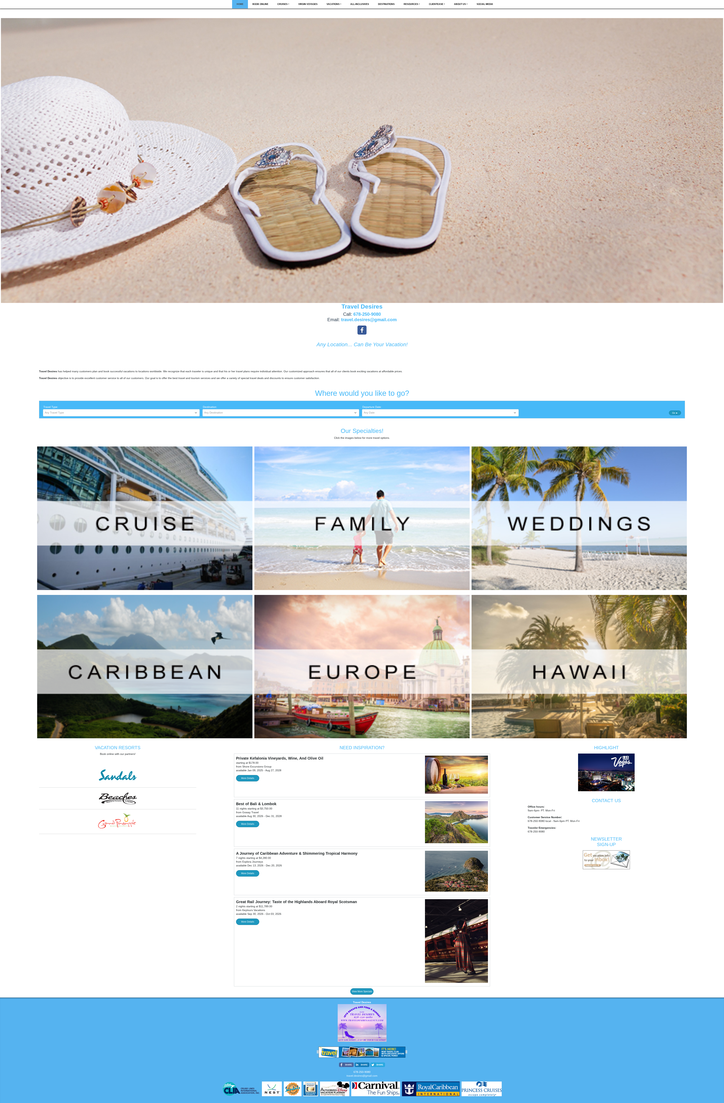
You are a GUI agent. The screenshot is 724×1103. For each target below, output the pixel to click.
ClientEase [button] (436, 4)
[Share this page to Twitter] (377, 1064)
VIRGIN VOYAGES (308, 4)
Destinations (386, 4)
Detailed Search (531, 412)
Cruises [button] (282, 4)
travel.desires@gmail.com (362, 1075)
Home (240, 4)
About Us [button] (460, 4)
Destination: (210, 406)
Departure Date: (372, 406)
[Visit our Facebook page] (362, 330)
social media (485, 4)
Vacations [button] (333, 4)
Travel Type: (50, 406)
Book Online (260, 4)
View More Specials (362, 991)
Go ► (675, 413)
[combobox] (121, 412)
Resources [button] (411, 4)
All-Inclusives (359, 4)
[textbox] (121, 412)
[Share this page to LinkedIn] (362, 1064)
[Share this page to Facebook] (346, 1064)
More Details (247, 778)
